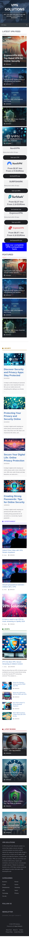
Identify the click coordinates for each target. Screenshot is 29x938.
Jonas (5, 555)
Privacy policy (9, 932)
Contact (21, 929)
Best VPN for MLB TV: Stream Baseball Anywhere (19, 704)
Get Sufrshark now (16, 209)
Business (4, 881)
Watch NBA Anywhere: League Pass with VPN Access (19, 714)
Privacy (7, 116)
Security (13, 136)
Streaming (17, 887)
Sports (16, 890)
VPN (6, 52)
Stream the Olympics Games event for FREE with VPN (19, 684)
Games (16, 884)
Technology (5, 893)
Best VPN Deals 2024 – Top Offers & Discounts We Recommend (13, 828)
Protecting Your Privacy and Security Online (12, 416)
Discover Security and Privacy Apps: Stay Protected (14, 372)
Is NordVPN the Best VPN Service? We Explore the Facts (13, 775)
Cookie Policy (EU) (18, 932)
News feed (9, 929)
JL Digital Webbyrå (17, 926)
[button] (27, 25)
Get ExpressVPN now (16, 240)
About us (15, 929)
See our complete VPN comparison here (14, 247)
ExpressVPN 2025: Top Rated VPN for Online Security (13, 58)
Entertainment (5, 887)
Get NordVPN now (15, 176)
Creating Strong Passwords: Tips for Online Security (14, 499)
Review (16, 881)
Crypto (4, 884)
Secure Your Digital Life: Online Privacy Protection (14, 457)
